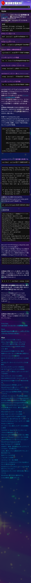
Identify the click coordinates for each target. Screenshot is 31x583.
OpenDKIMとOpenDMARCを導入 (13, 346)
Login (28, 1)
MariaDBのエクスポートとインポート (14, 378)
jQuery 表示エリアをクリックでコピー (14, 439)
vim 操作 (4, 349)
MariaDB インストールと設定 (11, 412)
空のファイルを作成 (8, 455)
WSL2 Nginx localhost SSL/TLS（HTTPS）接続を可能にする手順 (13, 343)
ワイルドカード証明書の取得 (15, 96)
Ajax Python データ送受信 (10, 444)
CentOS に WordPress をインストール (15, 419)
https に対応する (7, 423)
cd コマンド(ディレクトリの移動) (13, 369)
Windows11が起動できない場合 (12, 351)
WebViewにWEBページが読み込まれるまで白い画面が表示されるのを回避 (15, 399)
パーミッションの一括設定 (10, 356)
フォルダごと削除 (7, 457)
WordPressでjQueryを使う (11, 442)
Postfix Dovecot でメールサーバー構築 (15, 421)
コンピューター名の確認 (9, 460)
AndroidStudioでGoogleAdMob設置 (14, 403)
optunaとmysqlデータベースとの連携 (14, 437)
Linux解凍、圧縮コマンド (10, 478)
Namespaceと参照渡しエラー (12, 385)
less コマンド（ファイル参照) (11, 376)
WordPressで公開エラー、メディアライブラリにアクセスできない (15, 388)
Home (3, 11)
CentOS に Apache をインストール (14, 430)
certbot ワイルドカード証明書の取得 (14, 396)
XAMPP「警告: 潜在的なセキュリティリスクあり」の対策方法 (15, 447)
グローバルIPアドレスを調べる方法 (13, 416)
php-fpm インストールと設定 (11, 414)
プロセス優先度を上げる (9, 432)
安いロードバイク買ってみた (11, 340)
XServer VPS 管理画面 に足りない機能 (15, 435)
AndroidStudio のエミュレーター (13, 405)
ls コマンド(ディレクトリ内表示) (12, 367)
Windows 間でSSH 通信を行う (12, 475)
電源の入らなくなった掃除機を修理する (15, 353)
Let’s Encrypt (4, 16)
